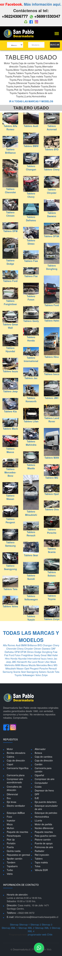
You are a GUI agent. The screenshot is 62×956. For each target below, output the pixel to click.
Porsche (44, 668)
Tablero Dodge (10, 262)
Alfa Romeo (9, 645)
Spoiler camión (14, 858)
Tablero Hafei (51, 320)
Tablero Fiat (31, 276)
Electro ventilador (16, 805)
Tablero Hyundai (10, 349)
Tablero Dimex (31, 242)
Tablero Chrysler (51, 191)
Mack (53, 661)
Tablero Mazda (31, 466)
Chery (56, 645)
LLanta (38, 820)
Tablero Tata (10, 589)
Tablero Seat (31, 555)
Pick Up (11, 839)
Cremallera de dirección (14, 788)
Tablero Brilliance (10, 151)
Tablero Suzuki (31, 577)
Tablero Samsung (10, 544)
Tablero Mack (10, 428)
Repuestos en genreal (18, 854)
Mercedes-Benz (45, 665)
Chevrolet (11, 648)
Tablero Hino (51, 356)
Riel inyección (42, 854)
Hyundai (22, 658)
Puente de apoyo (44, 843)
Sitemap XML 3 (43, 927)
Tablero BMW (31, 146)
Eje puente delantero (46, 802)
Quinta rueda (14, 851)
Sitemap (14, 924)
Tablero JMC (52, 398)
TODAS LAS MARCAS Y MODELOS (31, 636)
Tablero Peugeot (10, 520)
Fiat (6, 655)
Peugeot (34, 668)
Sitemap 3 (47, 924)
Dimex (30, 652)
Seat (23, 671)
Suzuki (51, 671)
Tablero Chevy (31, 195)
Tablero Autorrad (52, 127)
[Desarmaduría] (20, 33)
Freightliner (27, 655)
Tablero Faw (31, 261)
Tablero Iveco (51, 374)
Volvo (38, 675)
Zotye (45, 675)
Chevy (20, 648)
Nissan (20, 668)
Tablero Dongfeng (51, 267)
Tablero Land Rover (51, 419)
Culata (38, 786)
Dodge (38, 652)
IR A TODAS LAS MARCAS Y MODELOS (31, 101)
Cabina (10, 756)
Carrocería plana (15, 775)
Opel (27, 668)
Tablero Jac (31, 378)
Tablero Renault (31, 533)
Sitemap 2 (35, 924)
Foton (18, 655)
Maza (10, 824)
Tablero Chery (52, 169)
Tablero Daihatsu (31, 218)
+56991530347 (46, 16)
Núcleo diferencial (44, 828)
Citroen (38, 648)
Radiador (39, 851)
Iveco (50, 658)
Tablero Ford (10, 281)
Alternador (40, 749)
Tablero (39, 858)
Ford (12, 655)
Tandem (11, 862)
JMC (14, 661)
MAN (18, 665)
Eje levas (11, 802)
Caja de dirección (16, 760)
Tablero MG (51, 477)
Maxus (25, 665)
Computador (41, 782)
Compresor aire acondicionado (15, 780)
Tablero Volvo (10, 606)
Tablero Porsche (51, 531)
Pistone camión (43, 839)
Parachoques (14, 835)
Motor (10, 749)
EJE (37, 798)
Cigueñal (39, 775)
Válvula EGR (41, 870)
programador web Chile (40, 934)
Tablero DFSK (51, 236)
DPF (37, 794)
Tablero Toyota (51, 597)
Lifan (47, 661)
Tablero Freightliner (10, 302)
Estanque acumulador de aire (46, 807)
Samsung (8, 671)
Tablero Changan (31, 167)
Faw (55, 652)
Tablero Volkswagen (31, 597)
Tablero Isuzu (10, 371)
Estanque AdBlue (16, 812)
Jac (55, 658)
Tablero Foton (31, 298)
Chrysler (29, 648)
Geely (37, 655)
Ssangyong (32, 671)
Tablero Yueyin (31, 618)
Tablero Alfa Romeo (10, 127)
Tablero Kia (10, 411)
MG (55, 665)
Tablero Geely (31, 321)
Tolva (37, 866)
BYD (40, 645)
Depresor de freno (44, 790)
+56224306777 (15, 16)
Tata (57, 671)
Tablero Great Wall (10, 326)
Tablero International (31, 359)
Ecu (9, 798)
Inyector (11, 820)
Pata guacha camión (45, 835)
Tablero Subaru (51, 573)
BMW (24, 645)
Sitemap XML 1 (10, 927)
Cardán (38, 764)
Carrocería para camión (43, 769)
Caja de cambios (43, 756)
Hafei (55, 655)
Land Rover (38, 661)
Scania (17, 671)
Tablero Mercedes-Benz (10, 472)
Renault (53, 668)
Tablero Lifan (31, 421)
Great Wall (46, 655)
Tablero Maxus (10, 450)
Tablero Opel (51, 494)
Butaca (38, 752)
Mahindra (10, 665)
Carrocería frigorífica (17, 768)
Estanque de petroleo (46, 812)
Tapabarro (12, 866)
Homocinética (42, 816)
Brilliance (32, 645)
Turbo (10, 870)
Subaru (43, 671)
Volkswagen (28, 675)
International (34, 658)
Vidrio (10, 873)
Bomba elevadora (16, 752)
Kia (30, 661)
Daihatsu (10, 652)
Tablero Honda (31, 338)
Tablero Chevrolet (10, 190)
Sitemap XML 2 (26, 927)
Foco (9, 816)
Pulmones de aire (44, 847)
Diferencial (12, 794)
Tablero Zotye (52, 619)
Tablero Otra (52, 509)
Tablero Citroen (10, 214)
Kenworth (22, 661)
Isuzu (44, 658)
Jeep (9, 661)
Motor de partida (43, 824)
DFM (17, 652)
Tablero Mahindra (31, 443)
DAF (53, 648)
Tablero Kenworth (31, 399)
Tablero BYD (52, 149)
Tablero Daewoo (51, 214)
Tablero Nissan (10, 497)
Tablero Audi (31, 126)
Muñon (10, 828)
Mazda (32, 665)
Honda (14, 658)
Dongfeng (47, 652)
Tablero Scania (51, 550)
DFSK (23, 652)
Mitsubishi (11, 668)
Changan (48, 645)
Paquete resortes (44, 832)
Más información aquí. (35, 4)
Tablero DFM (10, 231)
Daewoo (46, 648)
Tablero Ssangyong (10, 567)
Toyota (18, 675)
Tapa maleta (41, 862)
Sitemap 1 (24, 924)
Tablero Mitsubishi (31, 513)
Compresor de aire (44, 779)
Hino (7, 658)
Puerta (10, 847)
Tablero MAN (51, 457)
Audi (18, 645)
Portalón (11, 843)
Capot (10, 764)
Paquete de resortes (17, 832)
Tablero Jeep (10, 391)
